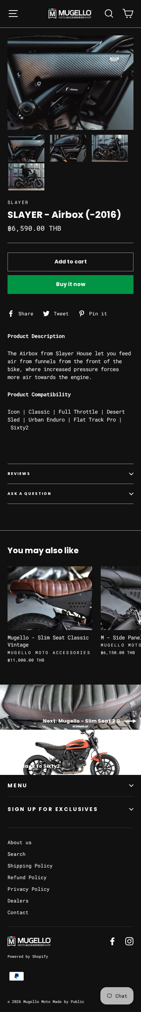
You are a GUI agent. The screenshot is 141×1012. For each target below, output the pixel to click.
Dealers (18, 900)
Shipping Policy (30, 865)
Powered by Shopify (28, 956)
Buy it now (70, 284)
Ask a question (30, 493)
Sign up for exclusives (53, 809)
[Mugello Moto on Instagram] (129, 941)
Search (17, 854)
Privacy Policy (29, 889)
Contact (18, 912)
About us (20, 842)
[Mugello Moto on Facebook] (112, 941)
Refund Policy (27, 877)
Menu (17, 785)
